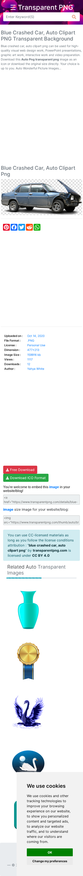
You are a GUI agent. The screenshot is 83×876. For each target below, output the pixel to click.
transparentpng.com (50, 550)
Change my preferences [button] (49, 861)
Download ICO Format (27, 478)
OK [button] (50, 852)
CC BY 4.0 (41, 555)
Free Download (21, 470)
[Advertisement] (41, 118)
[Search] (74, 16)
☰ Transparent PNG (41, 7)
